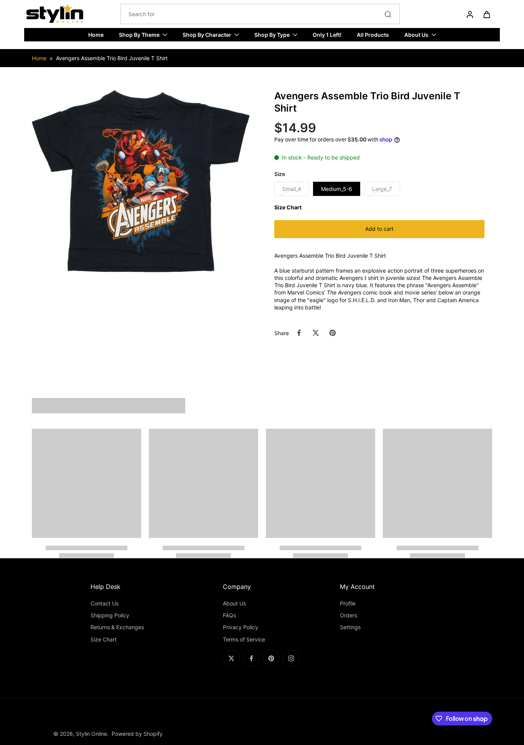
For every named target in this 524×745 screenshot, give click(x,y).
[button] (379, 229)
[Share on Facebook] (298, 332)
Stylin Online (91, 733)
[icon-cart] (486, 14)
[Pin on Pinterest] (332, 332)
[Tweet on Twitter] (315, 332)
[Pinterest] (271, 658)
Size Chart (104, 639)
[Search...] (387, 14)
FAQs (229, 615)
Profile (348, 603)
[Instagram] (291, 658)
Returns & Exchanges (117, 627)
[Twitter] (231, 658)
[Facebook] (251, 658)
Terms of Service (244, 639)
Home (39, 58)
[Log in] (469, 14)
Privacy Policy (240, 627)
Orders (348, 615)
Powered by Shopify (137, 733)
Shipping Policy (110, 615)
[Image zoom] (141, 181)
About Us (234, 603)
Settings (350, 627)
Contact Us (105, 603)
